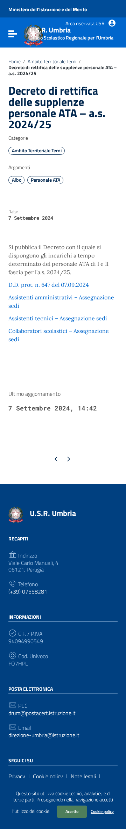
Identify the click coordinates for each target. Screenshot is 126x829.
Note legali (83, 776)
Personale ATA (45, 180)
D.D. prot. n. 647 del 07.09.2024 (48, 284)
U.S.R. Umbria (53, 513)
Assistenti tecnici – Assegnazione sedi (57, 318)
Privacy (16, 776)
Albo (16, 180)
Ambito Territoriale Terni (52, 61)
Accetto (71, 811)
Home (14, 61)
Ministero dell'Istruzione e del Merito (47, 9)
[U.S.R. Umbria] (15, 514)
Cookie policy (102, 811)
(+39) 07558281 (27, 591)
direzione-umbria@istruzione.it (43, 735)
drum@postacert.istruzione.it (42, 713)
